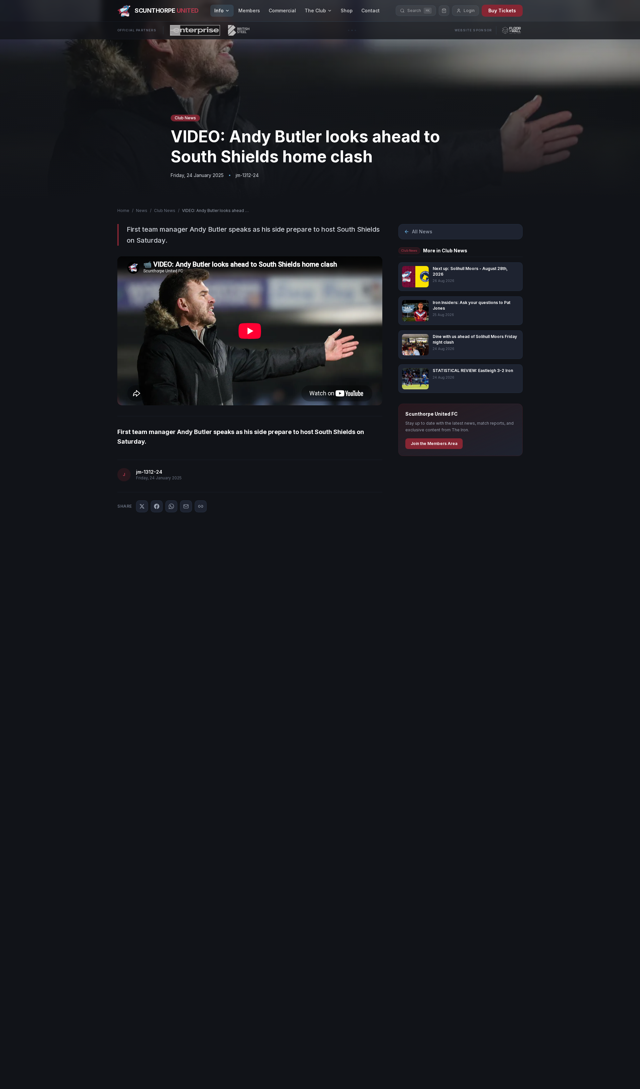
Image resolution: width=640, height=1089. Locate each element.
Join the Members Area (434, 443)
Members (249, 10)
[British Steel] (238, 30)
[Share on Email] (186, 506)
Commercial (282, 10)
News (141, 210)
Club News (164, 210)
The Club (315, 10)
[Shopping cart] (444, 10)
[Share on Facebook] (157, 506)
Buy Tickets (502, 10)
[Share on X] (142, 506)
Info (219, 10)
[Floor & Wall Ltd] (511, 30)
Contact (370, 10)
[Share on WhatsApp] (171, 506)
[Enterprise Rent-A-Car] (195, 30)
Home (123, 210)
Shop (347, 10)
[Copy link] (201, 506)
